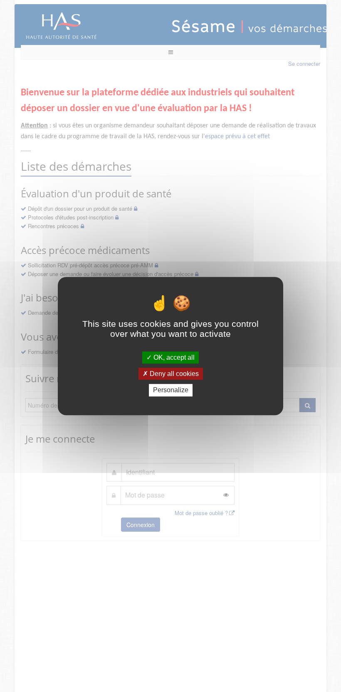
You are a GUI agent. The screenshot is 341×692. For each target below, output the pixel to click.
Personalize (170, 390)
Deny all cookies (173, 373)
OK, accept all (173, 357)
